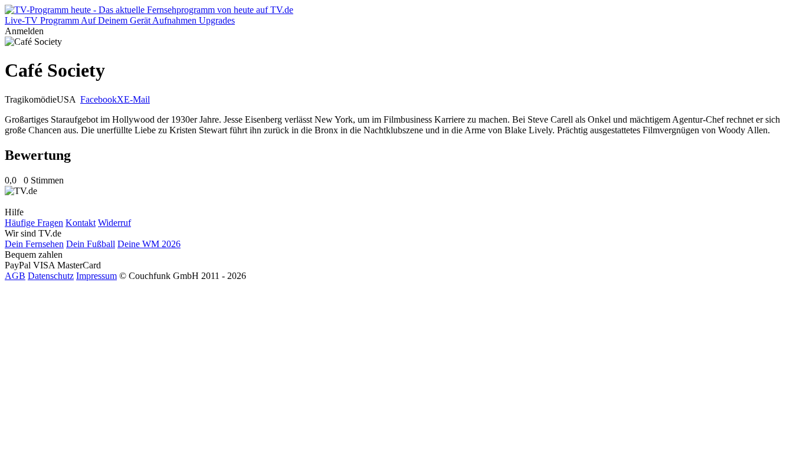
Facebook (98, 99)
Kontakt (80, 223)
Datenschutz (51, 276)
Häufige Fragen (34, 223)
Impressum (96, 276)
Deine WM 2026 (149, 244)
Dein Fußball (90, 244)
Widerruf (114, 223)
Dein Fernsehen (34, 244)
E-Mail (137, 99)
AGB (15, 276)
